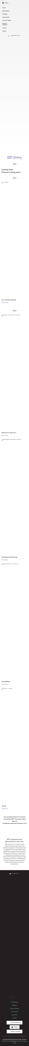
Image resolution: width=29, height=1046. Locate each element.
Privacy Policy (6, 1041)
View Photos (5, 302)
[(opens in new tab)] (14, 930)
